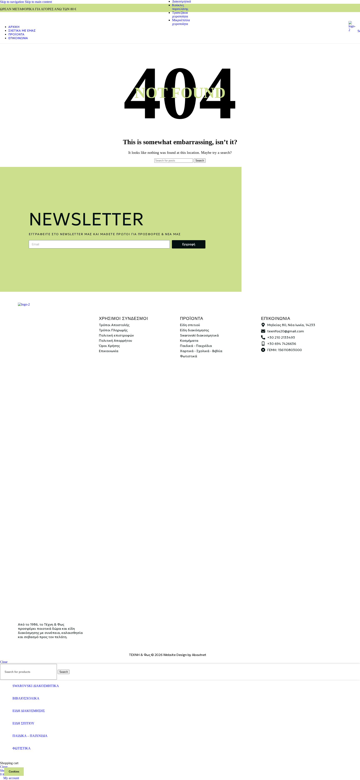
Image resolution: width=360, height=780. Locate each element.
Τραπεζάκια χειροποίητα (180, 14)
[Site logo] (352, 30)
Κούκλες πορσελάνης (180, 7)
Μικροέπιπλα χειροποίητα (181, 22)
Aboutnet (199, 655)
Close (4, 662)
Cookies (14, 771)
